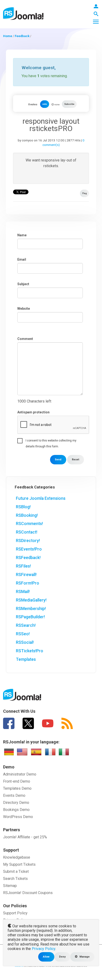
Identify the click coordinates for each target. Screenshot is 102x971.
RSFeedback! (28, 557)
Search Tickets (15, 878)
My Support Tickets (19, 864)
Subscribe (69, 104)
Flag (84, 193)
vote (44, 104)
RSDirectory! (28, 540)
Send (58, 459)
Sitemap (10, 885)
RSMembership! (31, 608)
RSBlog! (23, 507)
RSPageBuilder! (30, 617)
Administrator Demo (19, 774)
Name (22, 235)
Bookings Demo (16, 809)
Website (23, 308)
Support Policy (15, 913)
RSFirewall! (26, 574)
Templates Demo (17, 788)
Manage (84, 956)
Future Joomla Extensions (40, 498)
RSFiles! (23, 566)
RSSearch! (26, 625)
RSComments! (29, 523)
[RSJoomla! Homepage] (23, 13)
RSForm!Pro (27, 583)
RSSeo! (23, 634)
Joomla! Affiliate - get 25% (25, 837)
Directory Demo (16, 802)
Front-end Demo (16, 781)
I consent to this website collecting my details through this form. (51, 441)
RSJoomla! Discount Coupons (28, 892)
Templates (26, 659)
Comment (25, 339)
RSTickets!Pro (29, 651)
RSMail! (23, 591)
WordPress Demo (18, 816)
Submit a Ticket (16, 871)
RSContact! (26, 532)
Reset (75, 459)
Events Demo (14, 795)
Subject (23, 284)
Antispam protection (33, 412)
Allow (46, 956)
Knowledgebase (16, 857)
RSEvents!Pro (29, 549)
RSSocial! (25, 642)
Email (21, 259)
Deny (62, 956)
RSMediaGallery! (31, 600)
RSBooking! (27, 515)
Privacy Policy (43, 948)
